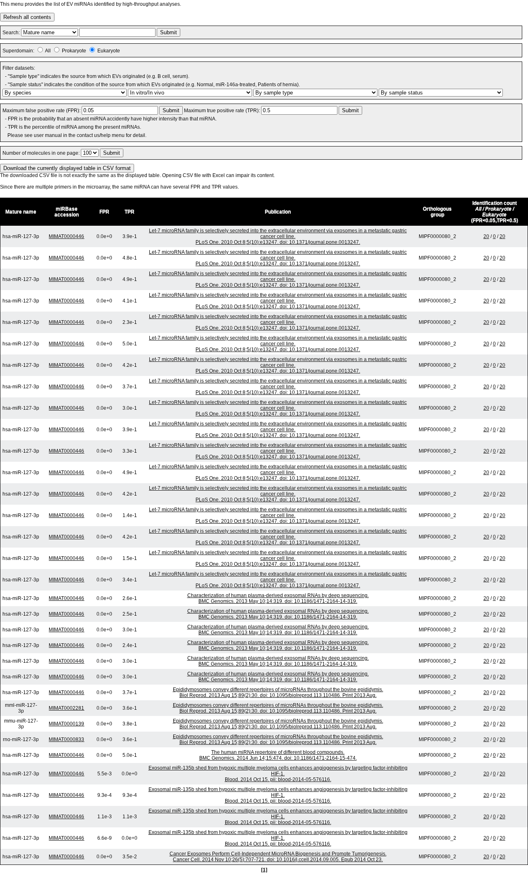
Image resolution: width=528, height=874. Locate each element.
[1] (264, 870)
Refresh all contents (27, 17)
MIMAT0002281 (66, 708)
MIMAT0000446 (66, 236)
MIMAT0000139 (66, 724)
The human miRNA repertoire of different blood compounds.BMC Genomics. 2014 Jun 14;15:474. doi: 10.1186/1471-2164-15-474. (278, 755)
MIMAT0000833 (66, 739)
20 (486, 236)
